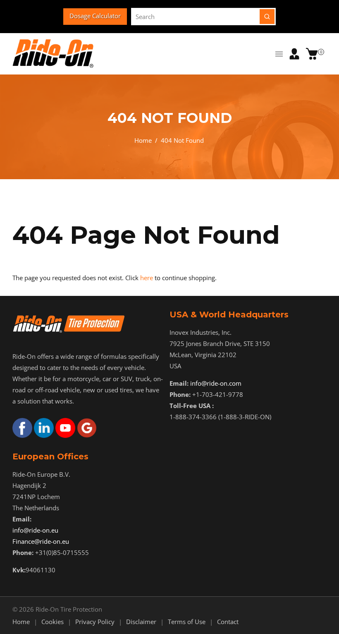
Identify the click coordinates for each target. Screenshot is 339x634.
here (146, 278)
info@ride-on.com (215, 383)
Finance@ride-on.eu (40, 541)
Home (143, 140)
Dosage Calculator (95, 16)
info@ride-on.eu (35, 530)
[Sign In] (294, 54)
